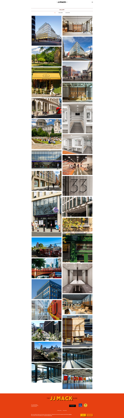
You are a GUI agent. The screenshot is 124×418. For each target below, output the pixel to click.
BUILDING (61, 12)
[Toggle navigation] (92, 2)
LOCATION (67, 12)
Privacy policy (65, 410)
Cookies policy (59, 410)
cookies (70, 414)
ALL (55, 12)
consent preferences (48, 415)
